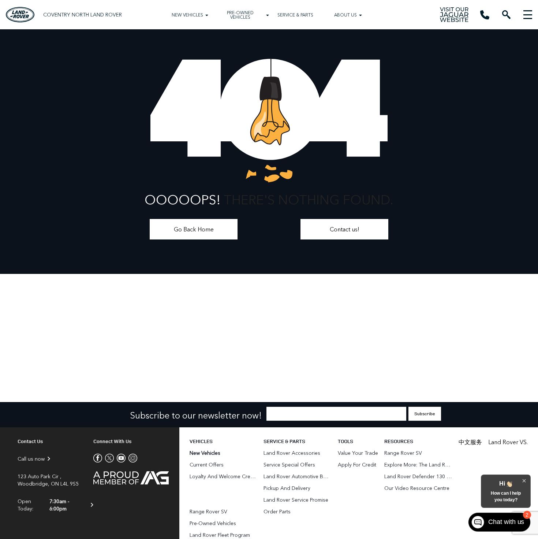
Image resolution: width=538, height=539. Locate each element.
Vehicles (201, 441)
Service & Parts (295, 14)
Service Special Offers (289, 464)
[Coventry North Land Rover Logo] (20, 14)
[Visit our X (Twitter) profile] (108, 458)
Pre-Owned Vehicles (240, 14)
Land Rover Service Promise (296, 499)
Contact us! (344, 229)
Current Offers (207, 464)
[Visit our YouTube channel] (120, 458)
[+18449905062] (484, 14)
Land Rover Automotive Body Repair (297, 476)
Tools (345, 441)
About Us (345, 14)
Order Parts (277, 511)
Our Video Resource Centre (416, 488)
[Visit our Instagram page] (131, 458)
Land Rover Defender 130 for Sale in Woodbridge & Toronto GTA (418, 476)
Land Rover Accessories (293, 453)
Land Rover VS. (508, 442)
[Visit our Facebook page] (97, 458)
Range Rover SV (208, 511)
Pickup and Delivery (287, 488)
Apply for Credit (357, 464)
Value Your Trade (358, 453)
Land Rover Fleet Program (220, 535)
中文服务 (470, 442)
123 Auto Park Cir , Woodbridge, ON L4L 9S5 (48, 480)
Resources (398, 441)
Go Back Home (194, 229)
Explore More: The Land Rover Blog (418, 464)
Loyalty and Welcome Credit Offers (223, 476)
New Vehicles (187, 14)
